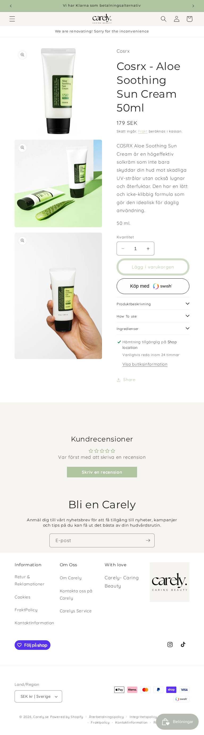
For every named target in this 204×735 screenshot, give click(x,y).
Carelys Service (76, 610)
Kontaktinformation (131, 722)
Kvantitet (125, 237)
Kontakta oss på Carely (76, 594)
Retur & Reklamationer (30, 580)
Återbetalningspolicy (106, 717)
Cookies (23, 597)
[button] (12, 19)
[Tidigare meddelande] (11, 6)
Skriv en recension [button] (102, 472)
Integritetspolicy (143, 717)
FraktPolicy (26, 609)
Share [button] (129, 379)
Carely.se (41, 717)
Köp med (139, 286)
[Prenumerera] (148, 540)
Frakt (142, 131)
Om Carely (71, 577)
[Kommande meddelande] (193, 6)
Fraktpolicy (100, 722)
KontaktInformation (34, 622)
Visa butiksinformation (145, 364)
